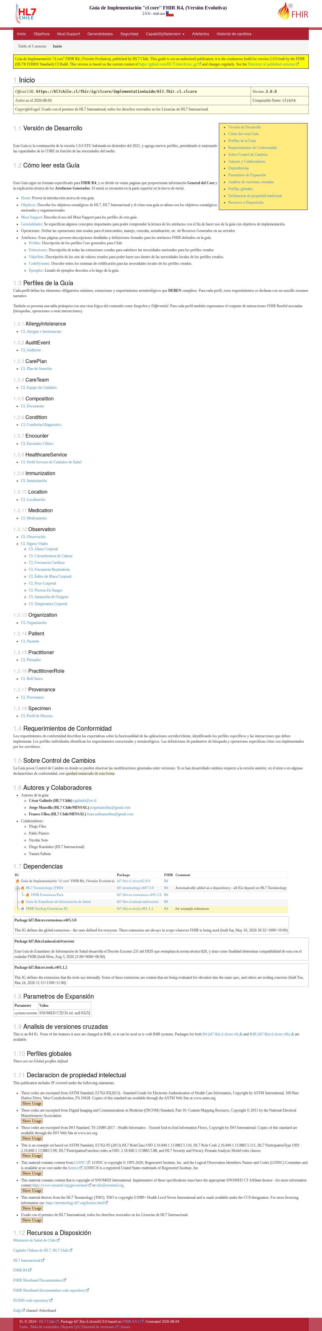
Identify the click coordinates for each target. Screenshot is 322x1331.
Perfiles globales (240, 189)
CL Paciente (30, 641)
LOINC (80, 1162)
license (73, 1168)
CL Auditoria (31, 350)
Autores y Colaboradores (247, 161)
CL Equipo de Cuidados (39, 387)
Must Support (68, 33)
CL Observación (33, 537)
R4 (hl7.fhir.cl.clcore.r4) (220, 1034)
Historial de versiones (98, 1327)
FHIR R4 (20, 1270)
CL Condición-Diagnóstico (41, 424)
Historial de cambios (234, 33)
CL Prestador (31, 660)
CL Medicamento (34, 518)
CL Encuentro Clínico (37, 443)
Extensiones (38, 250)
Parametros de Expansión (247, 175)
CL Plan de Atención (36, 368)
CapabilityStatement (163, 33)
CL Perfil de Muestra (37, 716)
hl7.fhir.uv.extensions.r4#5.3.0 (139, 895)
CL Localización (33, 499)
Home (25, 198)
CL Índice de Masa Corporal (50, 576)
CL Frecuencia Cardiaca (46, 562)
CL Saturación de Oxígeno (49, 597)
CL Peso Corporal (42, 583)
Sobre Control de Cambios (248, 154)
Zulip (17, 1310)
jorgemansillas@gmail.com (110, 807)
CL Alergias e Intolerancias (41, 331)
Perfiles (34, 243)
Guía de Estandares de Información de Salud (58, 901)
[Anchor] (38, 79)
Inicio (21, 33)
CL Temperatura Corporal (48, 604)
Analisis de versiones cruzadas (251, 182)
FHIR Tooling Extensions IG (47, 908)
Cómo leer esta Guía (243, 134)
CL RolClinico (32, 679)
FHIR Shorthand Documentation (37, 1280)
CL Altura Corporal (43, 549)
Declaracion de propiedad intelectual (255, 196)
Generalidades (100, 33)
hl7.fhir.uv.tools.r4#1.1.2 (135, 908)
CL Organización (34, 622)
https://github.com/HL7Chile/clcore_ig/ (168, 64)
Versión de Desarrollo (244, 127)
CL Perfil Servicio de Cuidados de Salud (51, 462)
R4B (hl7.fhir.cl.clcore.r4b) (270, 1034)
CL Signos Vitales (34, 543)
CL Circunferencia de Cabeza (50, 556)
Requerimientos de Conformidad (252, 147)
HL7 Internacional (26, 1260)
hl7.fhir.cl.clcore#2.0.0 (133, 881)
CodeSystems (39, 263)
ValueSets (36, 257)
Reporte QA (71, 1327)
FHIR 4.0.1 (131, 1321)
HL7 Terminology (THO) (44, 888)
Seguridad (129, 33)
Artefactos (200, 33)
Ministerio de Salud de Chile (34, 1240)
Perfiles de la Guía (242, 141)
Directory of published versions (271, 64)
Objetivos (42, 33)
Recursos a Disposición (246, 202)
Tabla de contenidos (44, 1327)
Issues (125, 1327)
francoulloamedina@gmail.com (110, 814)
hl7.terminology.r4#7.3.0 (135, 888)
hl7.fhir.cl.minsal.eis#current (137, 901)
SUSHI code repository (30, 1300)
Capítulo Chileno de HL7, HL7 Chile (40, 1250)
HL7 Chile (47, 1321)
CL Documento (32, 406)
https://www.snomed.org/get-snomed (59, 1185)
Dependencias (238, 168)
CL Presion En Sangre (45, 590)
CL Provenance (32, 697)
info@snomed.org (110, 1185)
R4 (166, 881)
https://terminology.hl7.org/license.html (75, 1203)
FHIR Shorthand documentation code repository (49, 1290)
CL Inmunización (34, 481)
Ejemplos (36, 270)
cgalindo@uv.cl (84, 800)
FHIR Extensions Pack (47, 895)
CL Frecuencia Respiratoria (49, 569)
